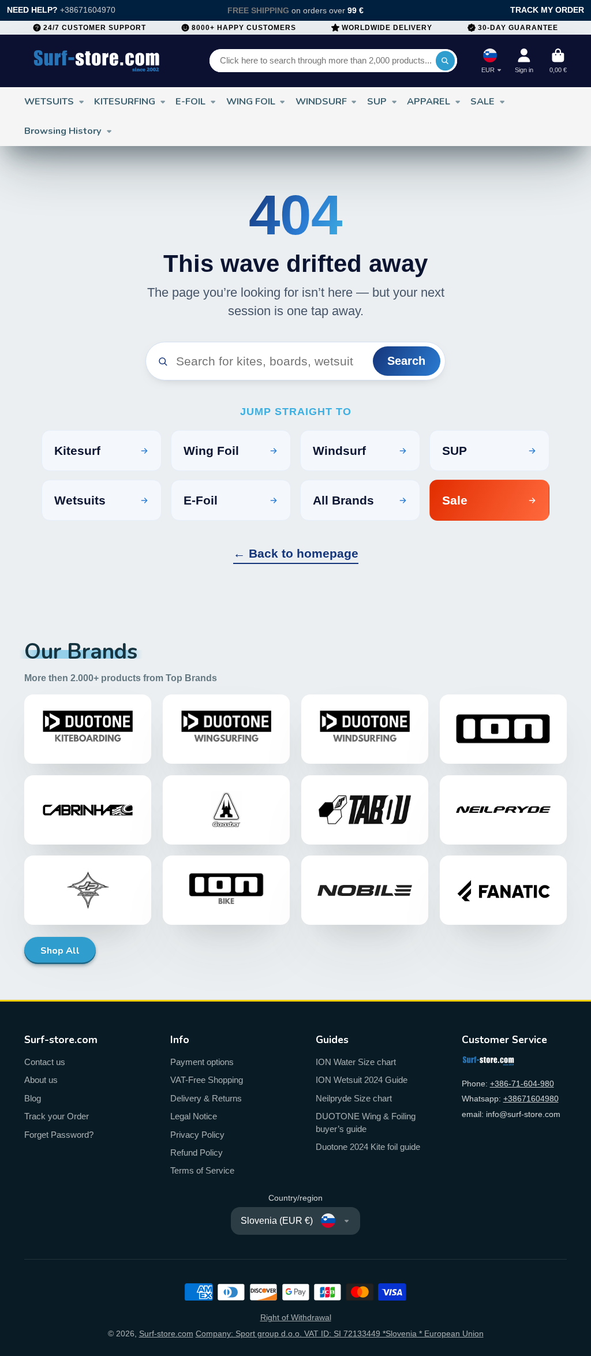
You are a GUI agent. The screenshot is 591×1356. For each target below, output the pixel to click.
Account (524, 60)
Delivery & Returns (206, 1098)
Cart (558, 60)
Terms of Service (202, 1170)
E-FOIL (190, 101)
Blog (32, 1098)
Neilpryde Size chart (354, 1098)
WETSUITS (49, 101)
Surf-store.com (166, 1333)
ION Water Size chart (356, 1062)
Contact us (44, 1062)
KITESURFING (124, 101)
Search (406, 360)
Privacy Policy (197, 1135)
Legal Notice (193, 1116)
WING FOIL (250, 101)
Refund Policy (196, 1152)
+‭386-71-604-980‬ (522, 1083)
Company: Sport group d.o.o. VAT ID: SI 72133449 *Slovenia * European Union (340, 1333)
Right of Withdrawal (295, 1317)
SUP (377, 101)
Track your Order (56, 1116)
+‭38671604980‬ (531, 1098)
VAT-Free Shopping (206, 1080)
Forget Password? (58, 1135)
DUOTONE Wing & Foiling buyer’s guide (366, 1122)
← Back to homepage (295, 553)
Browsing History (63, 130)
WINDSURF (321, 101)
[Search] (445, 60)
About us (41, 1080)
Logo (96, 61)
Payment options (202, 1062)
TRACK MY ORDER (547, 9)
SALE (482, 101)
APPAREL (428, 101)
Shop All (60, 950)
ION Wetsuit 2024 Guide (361, 1080)
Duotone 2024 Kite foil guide (368, 1147)
